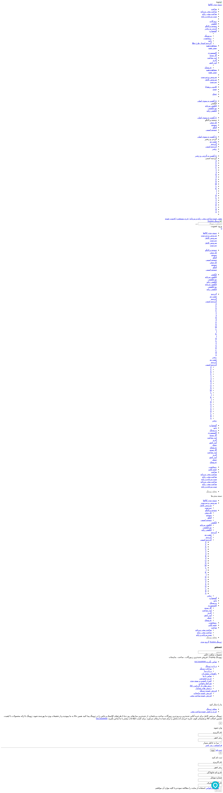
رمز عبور (218, 737)
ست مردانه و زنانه (209, 479)
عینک (214, 445)
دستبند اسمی (211, 260)
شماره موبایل (216, 777)
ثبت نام (219, 750)
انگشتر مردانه (211, 277)
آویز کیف (213, 443)
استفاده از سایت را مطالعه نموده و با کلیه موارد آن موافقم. (187, 788)
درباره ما (208, 671)
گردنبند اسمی (211, 301)
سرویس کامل (211, 238)
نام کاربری (217, 732)
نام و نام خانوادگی (214, 772)
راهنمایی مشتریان (209, 673)
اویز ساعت (212, 438)
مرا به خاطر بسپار (211, 743)
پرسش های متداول (203, 688)
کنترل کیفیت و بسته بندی (201, 681)
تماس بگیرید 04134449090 (205, 662)
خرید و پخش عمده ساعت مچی (203, 711)
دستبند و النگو (211, 250)
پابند (215, 428)
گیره (215, 440)
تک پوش (213, 253)
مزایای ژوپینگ (206, 669)
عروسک (213, 447)
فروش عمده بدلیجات (203, 693)
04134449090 (101, 718)
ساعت (214, 472)
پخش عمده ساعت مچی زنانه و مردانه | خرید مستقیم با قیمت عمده (193, 219)
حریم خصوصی (205, 678)
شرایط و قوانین (205, 683)
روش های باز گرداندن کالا (201, 686)
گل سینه (213, 435)
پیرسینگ (213, 430)
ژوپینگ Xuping (216, 642)
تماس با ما (207, 676)
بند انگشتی (212, 279)
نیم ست (213, 240)
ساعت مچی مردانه (209, 474)
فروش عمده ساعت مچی (201, 696)
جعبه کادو (213, 469)
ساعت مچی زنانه (209, 477)
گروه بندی (204, 642)
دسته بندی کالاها (210, 233)
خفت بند (213, 296)
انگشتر (214, 274)
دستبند (214, 255)
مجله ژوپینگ (211, 491)
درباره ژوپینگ (211, 666)
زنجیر (214, 357)
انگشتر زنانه (212, 282)
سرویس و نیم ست (209, 235)
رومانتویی (213, 467)
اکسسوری (212, 433)
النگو (215, 257)
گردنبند (214, 294)
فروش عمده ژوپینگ (208, 691)
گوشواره (213, 425)
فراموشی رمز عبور (213, 745)
